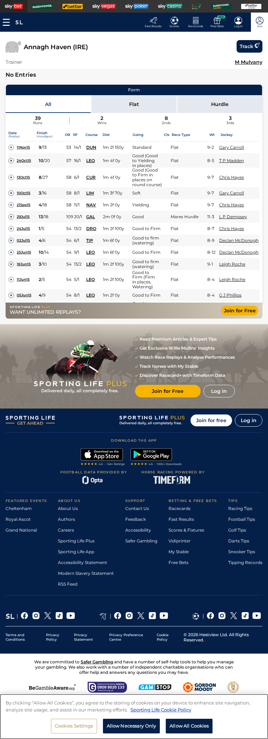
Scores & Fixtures (186, 530)
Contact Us (137, 508)
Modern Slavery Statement (86, 573)
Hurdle (220, 104)
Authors (66, 519)
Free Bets (178, 562)
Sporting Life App (76, 551)
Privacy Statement (83, 637)
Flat (134, 104)
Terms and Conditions (15, 637)
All (48, 104)
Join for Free (240, 310)
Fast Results (181, 519)
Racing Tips (240, 508)
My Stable (179, 551)
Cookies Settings (74, 726)
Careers (66, 530)
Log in (248, 420)
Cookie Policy (163, 637)
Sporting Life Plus (76, 540)
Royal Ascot (18, 519)
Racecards (180, 508)
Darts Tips (238, 540)
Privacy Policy (52, 637)
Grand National (21, 530)
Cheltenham (19, 508)
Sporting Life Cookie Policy (161, 710)
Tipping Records (245, 562)
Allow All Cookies (189, 726)
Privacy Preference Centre (126, 637)
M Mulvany (248, 62)
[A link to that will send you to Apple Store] (103, 457)
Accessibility (138, 530)
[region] (134, 716)
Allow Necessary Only (131, 726)
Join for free (211, 420)
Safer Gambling (141, 540)
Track (246, 46)
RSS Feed (67, 584)
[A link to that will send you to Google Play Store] (156, 457)
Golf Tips (237, 530)
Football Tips (241, 519)
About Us (68, 508)
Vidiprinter (180, 540)
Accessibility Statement (82, 562)
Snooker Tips (241, 551)
